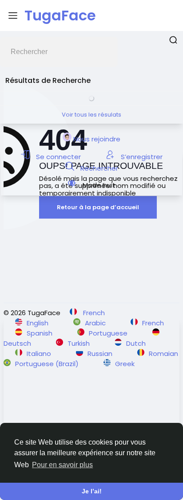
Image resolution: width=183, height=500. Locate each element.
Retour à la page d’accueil (98, 207)
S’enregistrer (141, 156)
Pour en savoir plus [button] (62, 465)
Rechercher (98, 168)
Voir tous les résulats (91, 114)
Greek (125, 363)
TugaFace (60, 15)
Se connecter (58, 156)
